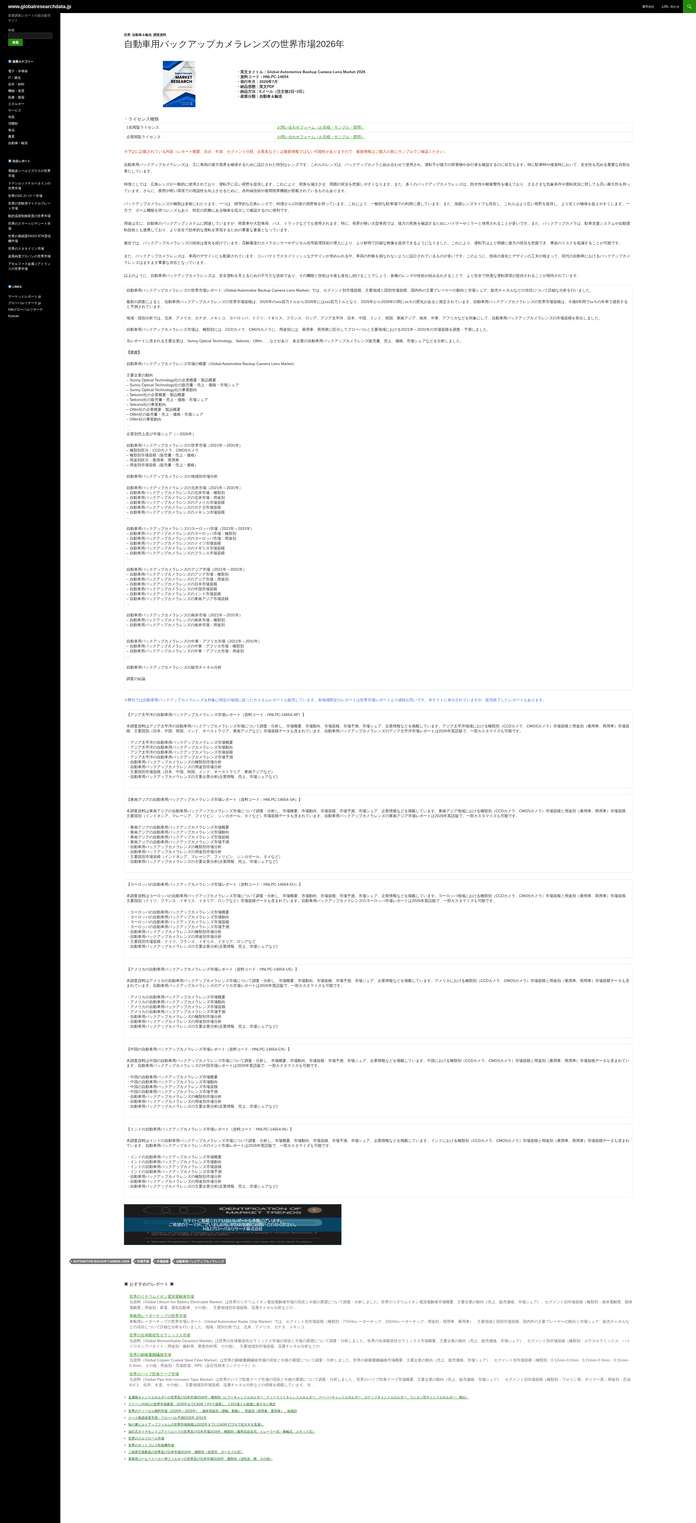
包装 (11, 117)
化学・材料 (16, 84)
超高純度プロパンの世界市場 (29, 256)
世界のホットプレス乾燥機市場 (151, 1445)
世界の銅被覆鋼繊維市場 (150, 1355)
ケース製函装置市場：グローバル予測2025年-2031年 (167, 1418)
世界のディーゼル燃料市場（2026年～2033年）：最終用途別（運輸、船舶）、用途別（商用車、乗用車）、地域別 (212, 1411)
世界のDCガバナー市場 (25, 196)
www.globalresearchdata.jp (39, 6)
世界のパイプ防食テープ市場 (154, 1374)
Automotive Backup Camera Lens (101, 1261)
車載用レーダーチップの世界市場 (158, 1316)
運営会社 (648, 6)
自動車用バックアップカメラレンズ (200, 1261)
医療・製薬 (16, 97)
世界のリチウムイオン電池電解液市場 (161, 1297)
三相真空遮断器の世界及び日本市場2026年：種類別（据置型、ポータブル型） (186, 1452)
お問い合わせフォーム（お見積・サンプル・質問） (321, 127)
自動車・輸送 (18, 143)
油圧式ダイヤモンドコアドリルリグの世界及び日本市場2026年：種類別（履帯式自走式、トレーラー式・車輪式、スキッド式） (221, 1432)
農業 (11, 136)
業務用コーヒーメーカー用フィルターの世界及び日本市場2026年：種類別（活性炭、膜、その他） (200, 1459)
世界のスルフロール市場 (146, 1438)
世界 (127, 35)
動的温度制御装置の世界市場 (29, 216)
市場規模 (163, 1261)
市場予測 (143, 1261)
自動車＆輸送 (142, 35)
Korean (13, 316)
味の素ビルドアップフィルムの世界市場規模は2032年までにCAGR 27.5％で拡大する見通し (196, 1424)
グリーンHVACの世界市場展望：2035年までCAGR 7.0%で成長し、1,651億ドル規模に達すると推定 (202, 1404)
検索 (11, 30)
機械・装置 (16, 91)
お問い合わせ (670, 6)
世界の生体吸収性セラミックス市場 (159, 1335)
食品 (11, 130)
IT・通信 (14, 78)
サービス (14, 110)
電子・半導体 (18, 71)
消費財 (13, 123)
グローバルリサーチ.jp (24, 303)
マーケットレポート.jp (24, 296)
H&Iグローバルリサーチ (25, 309)
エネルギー (16, 104)
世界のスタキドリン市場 (26, 249)
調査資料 (159, 35)
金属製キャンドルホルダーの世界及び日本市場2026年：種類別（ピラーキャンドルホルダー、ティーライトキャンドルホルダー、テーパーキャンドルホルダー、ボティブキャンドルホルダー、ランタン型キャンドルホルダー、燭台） (298, 1397)
